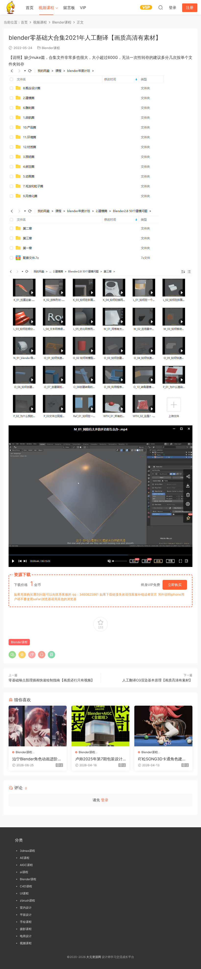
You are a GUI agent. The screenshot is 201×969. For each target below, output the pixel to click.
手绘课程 (26, 922)
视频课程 (46, 7)
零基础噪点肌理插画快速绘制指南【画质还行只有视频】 (51, 680)
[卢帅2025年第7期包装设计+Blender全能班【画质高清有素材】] (101, 726)
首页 (30, 7)
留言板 (69, 7)
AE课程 (24, 858)
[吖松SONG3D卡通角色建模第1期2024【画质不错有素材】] (163, 726)
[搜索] (160, 7)
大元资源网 (93, 957)
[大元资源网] (11, 7)
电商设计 (26, 936)
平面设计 (26, 915)
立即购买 (175, 585)
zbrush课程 (27, 900)
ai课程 (24, 872)
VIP (83, 7)
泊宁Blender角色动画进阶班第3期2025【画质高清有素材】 (37, 758)
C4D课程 (26, 886)
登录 (104, 800)
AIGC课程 (26, 865)
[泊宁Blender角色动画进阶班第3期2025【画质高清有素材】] (38, 726)
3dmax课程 (27, 851)
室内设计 (26, 907)
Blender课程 (51, 48)
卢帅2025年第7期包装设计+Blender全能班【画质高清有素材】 (100, 758)
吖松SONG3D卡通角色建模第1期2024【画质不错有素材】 (162, 758)
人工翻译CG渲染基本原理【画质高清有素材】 (157, 680)
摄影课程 (26, 929)
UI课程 (24, 893)
